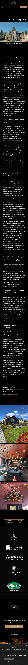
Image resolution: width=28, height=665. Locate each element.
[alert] (14, 654)
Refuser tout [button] (19, 658)
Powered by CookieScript (14, 663)
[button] (2, 7)
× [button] (26, 645)
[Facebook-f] (14, 613)
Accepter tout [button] (9, 658)
